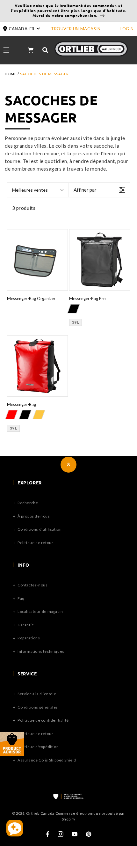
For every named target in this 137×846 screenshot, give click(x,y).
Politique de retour (35, 542)
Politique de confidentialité (43, 720)
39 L (75, 322)
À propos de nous (34, 516)
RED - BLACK (11, 414)
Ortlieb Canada (40, 813)
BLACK (74, 308)
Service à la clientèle (37, 693)
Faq (21, 598)
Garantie (26, 624)
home (11, 74)
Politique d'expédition (38, 746)
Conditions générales (38, 707)
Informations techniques (41, 651)
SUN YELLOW (38, 414)
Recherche (28, 502)
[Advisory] (12, 754)
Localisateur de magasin (40, 611)
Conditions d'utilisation (39, 529)
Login (127, 28)
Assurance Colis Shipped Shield (47, 760)
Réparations (29, 638)
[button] (27, 29)
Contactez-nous (32, 585)
